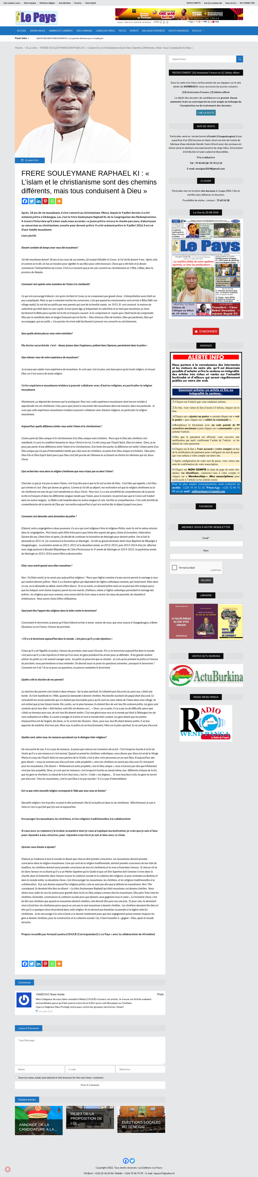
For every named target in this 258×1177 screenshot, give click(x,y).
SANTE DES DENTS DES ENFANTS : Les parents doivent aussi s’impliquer (70, 38)
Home (18, 47)
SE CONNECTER (247, 3)
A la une (31, 47)
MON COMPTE (194, 3)
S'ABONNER (208, 331)
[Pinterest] (45, 201)
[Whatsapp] (52, 201)
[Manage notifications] (8, 1169)
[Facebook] (25, 201)
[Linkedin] (38, 201)
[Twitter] (32, 201)
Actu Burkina (65, 3)
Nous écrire (231, 3)
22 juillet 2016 (31, 160)
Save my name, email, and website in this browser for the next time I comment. (61, 1077)
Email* (206, 537)
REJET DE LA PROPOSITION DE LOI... (86, 1118)
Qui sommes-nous (12, 3)
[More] (59, 201)
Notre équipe (30, 3)
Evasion (78, 3)
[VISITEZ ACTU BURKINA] (206, 675)
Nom (206, 550)
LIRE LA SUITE (206, 112)
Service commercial (213, 3)
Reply (160, 994)
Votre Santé (90, 3)
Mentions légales (47, 3)
